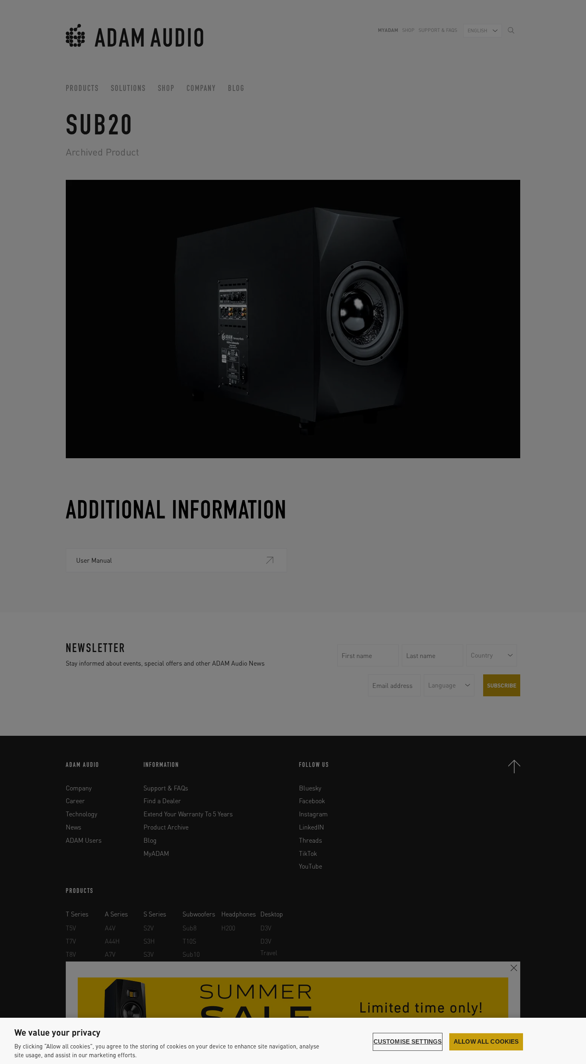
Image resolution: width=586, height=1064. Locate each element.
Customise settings (408, 1041)
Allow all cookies (486, 1041)
